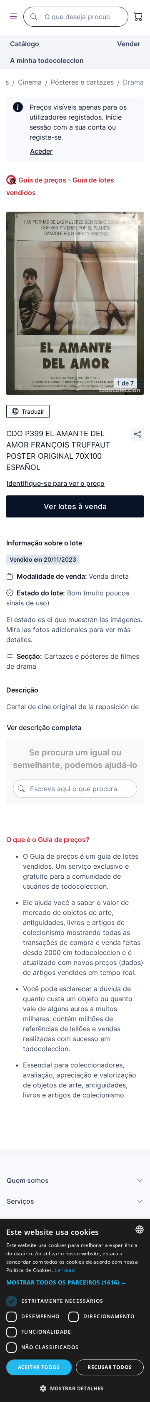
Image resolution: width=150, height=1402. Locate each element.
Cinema (30, 82)
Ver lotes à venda (75, 506)
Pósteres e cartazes (82, 82)
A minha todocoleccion (47, 60)
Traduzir (33, 411)
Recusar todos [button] (110, 1367)
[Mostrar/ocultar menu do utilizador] (11, 17)
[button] (75, 1282)
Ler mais (65, 1270)
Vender (128, 44)
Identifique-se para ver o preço (56, 483)
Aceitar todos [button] (39, 1367)
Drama (133, 82)
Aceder (41, 151)
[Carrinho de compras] (138, 16)
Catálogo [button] (24, 44)
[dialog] (75, 1310)
